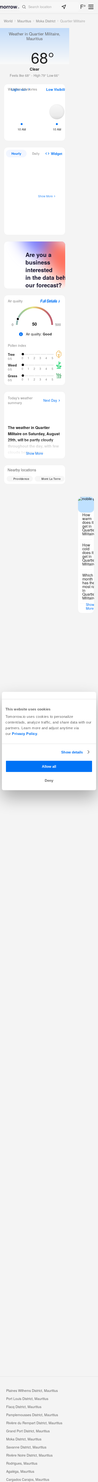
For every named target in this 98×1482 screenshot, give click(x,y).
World (8, 21)
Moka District (45, 21)
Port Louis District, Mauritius (27, 1398)
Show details (72, 752)
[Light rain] (21, 117)
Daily (35, 153)
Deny (49, 780)
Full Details (48, 301)
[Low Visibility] (56, 117)
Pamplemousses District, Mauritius (32, 1414)
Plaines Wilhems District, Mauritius (32, 1390)
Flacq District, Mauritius (23, 1406)
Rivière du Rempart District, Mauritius (34, 1422)
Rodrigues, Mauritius (21, 1463)
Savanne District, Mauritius (26, 1447)
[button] (49, 7)
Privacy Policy (24, 734)
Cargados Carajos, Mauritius (27, 1479)
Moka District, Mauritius (23, 1439)
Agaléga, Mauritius (20, 1471)
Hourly (16, 153)
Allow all (49, 766)
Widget (56, 153)
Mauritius (24, 21)
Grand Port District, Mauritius (28, 1431)
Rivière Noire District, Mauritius (29, 1455)
